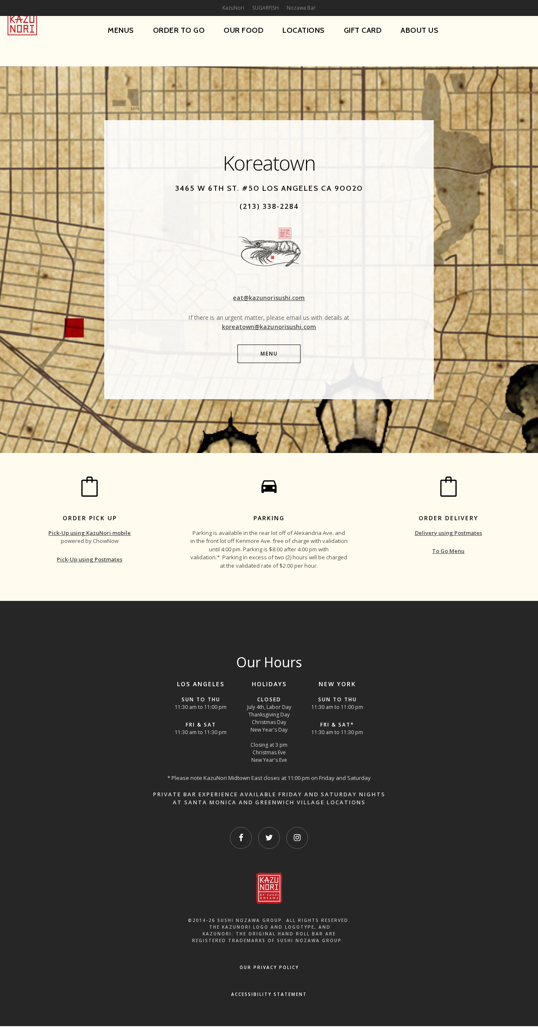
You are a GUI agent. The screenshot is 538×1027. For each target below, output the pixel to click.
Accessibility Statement (269, 994)
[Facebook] (241, 838)
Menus (121, 30)
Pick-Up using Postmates (89, 559)
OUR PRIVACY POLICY (269, 967)
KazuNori (233, 7)
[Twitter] (269, 838)
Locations (303, 30)
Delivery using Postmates (448, 533)
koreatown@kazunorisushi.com (269, 327)
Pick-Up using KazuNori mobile (89, 533)
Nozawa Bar (301, 7)
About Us (419, 30)
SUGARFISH (265, 7)
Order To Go (179, 30)
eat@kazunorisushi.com (269, 298)
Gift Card (363, 30)
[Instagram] (297, 838)
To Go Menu (448, 551)
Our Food (244, 30)
